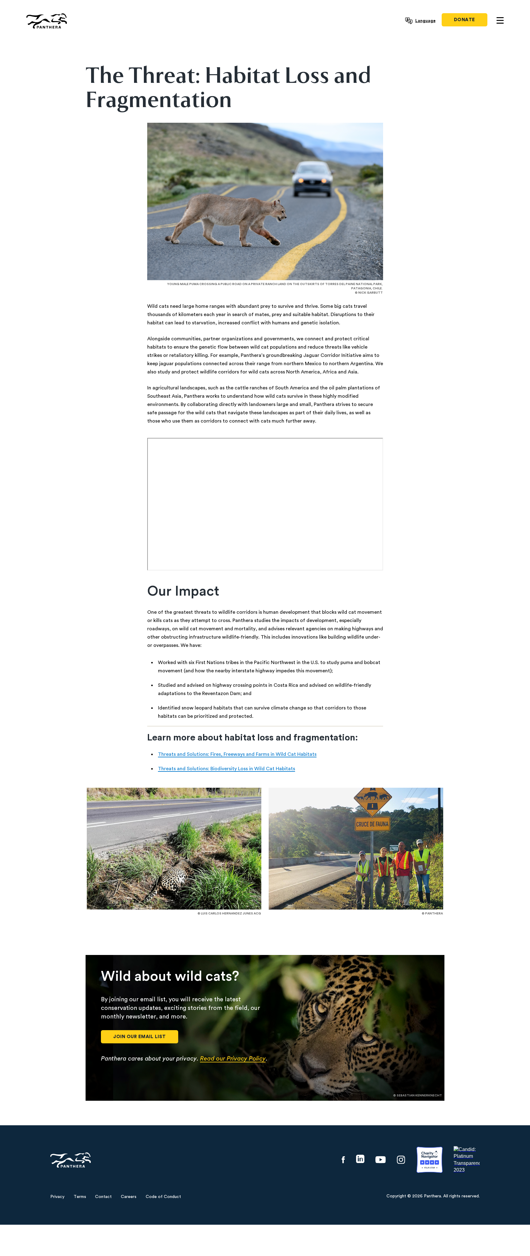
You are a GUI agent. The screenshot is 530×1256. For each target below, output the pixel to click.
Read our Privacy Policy (233, 1059)
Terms (80, 1197)
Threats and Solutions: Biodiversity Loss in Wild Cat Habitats (226, 768)
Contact (103, 1197)
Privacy (57, 1197)
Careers (128, 1197)
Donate (464, 19)
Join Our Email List (139, 1036)
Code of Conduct (163, 1197)
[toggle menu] (500, 20)
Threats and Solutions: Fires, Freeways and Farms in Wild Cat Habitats (237, 754)
